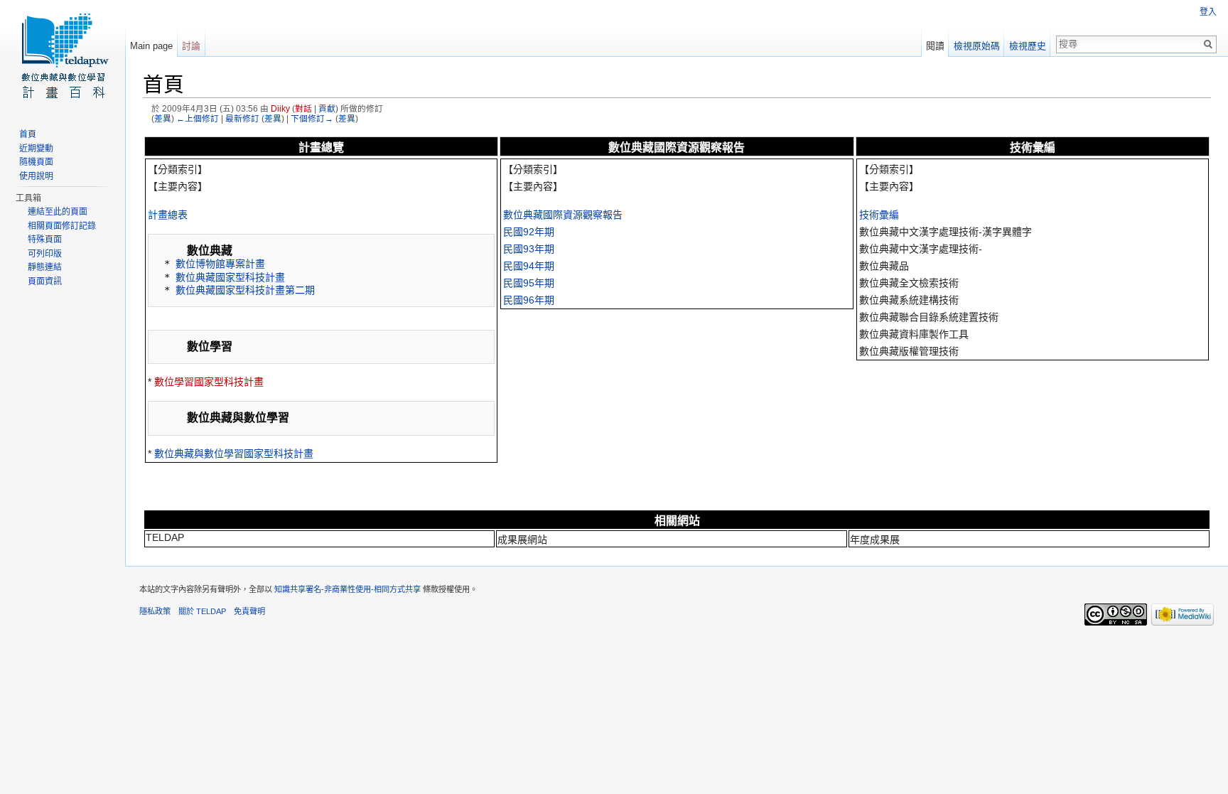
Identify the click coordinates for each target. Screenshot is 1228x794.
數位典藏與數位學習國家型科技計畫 (233, 453)
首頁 (27, 134)
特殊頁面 (45, 240)
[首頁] (62, 57)
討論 (191, 46)
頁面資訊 (45, 281)
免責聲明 (249, 611)
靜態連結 (45, 267)
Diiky (280, 108)
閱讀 (935, 46)
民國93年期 (528, 248)
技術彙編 (879, 214)
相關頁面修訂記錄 (62, 226)
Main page (151, 46)
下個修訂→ (312, 118)
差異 (162, 118)
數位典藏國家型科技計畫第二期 (245, 290)
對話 (303, 108)
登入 (1208, 12)
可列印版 (45, 254)
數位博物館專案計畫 (220, 263)
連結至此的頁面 (57, 212)
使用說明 (36, 176)
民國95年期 (528, 283)
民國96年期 (528, 300)
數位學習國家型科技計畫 (209, 381)
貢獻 (326, 108)
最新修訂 (242, 118)
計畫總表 (168, 214)
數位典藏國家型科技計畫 (230, 277)
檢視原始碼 (977, 46)
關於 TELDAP (202, 611)
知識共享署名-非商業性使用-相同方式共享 (347, 589)
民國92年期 (528, 231)
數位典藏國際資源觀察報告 (563, 214)
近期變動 (36, 149)
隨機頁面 (36, 162)
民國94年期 (528, 266)
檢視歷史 (1027, 46)
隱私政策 (155, 611)
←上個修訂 (197, 118)
